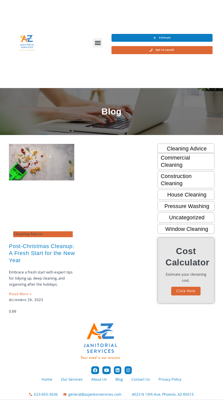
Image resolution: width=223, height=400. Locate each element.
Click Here (185, 291)
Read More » (20, 294)
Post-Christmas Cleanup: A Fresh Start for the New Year (42, 253)
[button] (98, 43)
